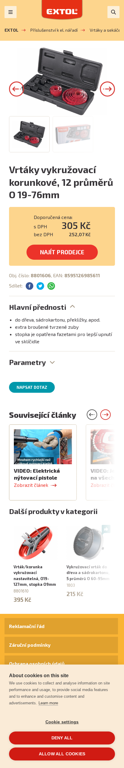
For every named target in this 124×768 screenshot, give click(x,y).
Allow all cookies (62, 754)
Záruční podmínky (30, 645)
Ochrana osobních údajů (36, 663)
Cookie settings (62, 722)
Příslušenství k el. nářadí (54, 30)
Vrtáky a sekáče (105, 30)
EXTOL (11, 30)
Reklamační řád (27, 626)
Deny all (62, 738)
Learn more (48, 703)
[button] (16, 89)
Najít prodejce (62, 252)
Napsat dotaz (32, 387)
